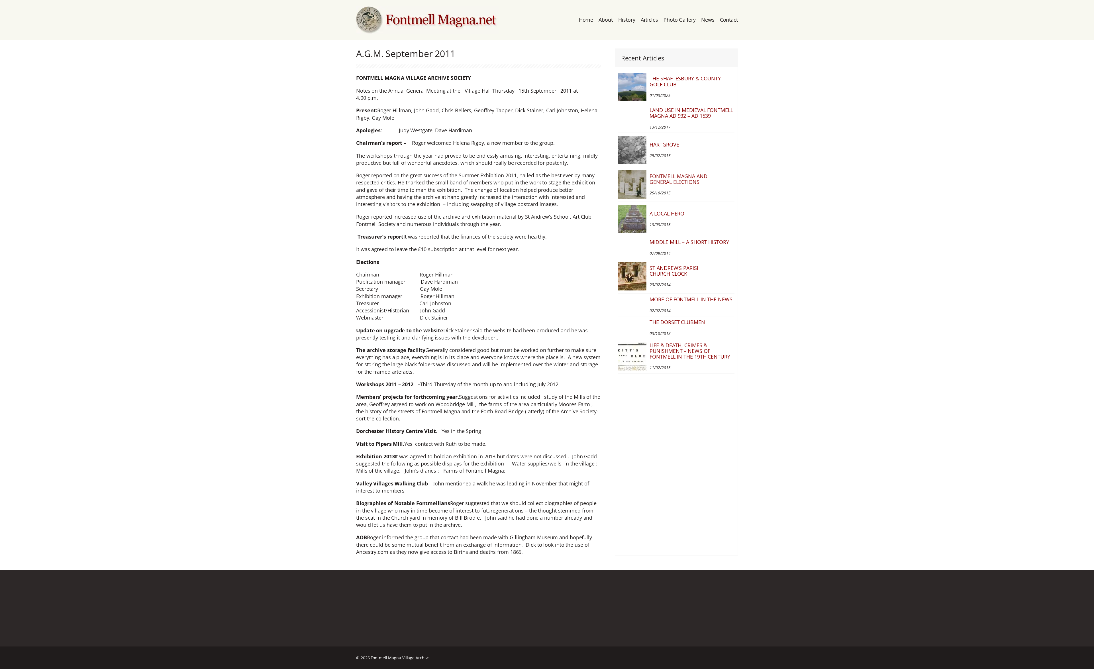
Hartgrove (664, 144)
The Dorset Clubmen (677, 322)
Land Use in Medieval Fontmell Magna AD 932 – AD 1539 (691, 113)
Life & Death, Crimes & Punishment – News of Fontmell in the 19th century (690, 351)
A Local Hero (667, 213)
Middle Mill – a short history (689, 242)
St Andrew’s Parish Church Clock (675, 271)
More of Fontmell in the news (691, 299)
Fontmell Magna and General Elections (678, 179)
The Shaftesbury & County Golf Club (685, 81)
